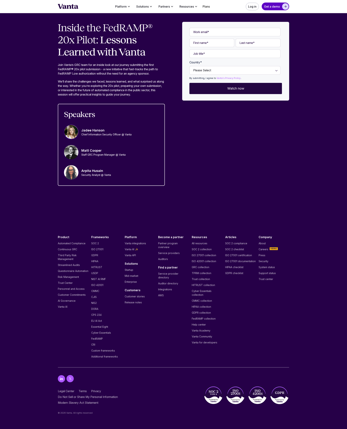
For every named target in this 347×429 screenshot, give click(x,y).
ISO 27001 (97, 249)
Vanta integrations (135, 243)
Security (263, 261)
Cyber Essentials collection (201, 292)
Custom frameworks (103, 350)
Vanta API (130, 255)
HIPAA (94, 261)
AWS (161, 295)
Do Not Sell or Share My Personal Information (88, 397)
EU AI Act (96, 320)
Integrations (165, 289)
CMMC (95, 290)
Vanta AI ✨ (131, 249)
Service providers (169, 253)
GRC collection (200, 267)
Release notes (133, 302)
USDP (94, 273)
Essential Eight (99, 326)
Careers (263, 249)
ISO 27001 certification (238, 255)
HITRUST (96, 267)
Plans (206, 6)
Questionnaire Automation (73, 270)
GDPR (94, 255)
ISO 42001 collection (204, 261)
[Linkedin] (61, 378)
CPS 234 (96, 314)
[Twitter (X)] (70, 378)
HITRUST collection (203, 285)
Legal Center (66, 391)
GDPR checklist (234, 273)
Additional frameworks (104, 356)
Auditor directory (168, 283)
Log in (252, 6)
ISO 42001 (97, 285)
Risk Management (68, 276)
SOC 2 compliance (236, 243)
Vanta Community (202, 336)
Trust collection (201, 279)
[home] (68, 6)
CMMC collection (202, 300)
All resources (199, 243)
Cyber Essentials (101, 332)
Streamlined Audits (69, 264)
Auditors (163, 259)
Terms (83, 391)
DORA (94, 308)
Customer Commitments (72, 294)
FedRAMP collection (204, 318)
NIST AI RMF (98, 279)
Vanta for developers (204, 342)
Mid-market (131, 275)
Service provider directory (168, 275)
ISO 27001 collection (204, 255)
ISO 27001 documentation (240, 261)
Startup (129, 269)
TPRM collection (201, 273)
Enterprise (131, 281)
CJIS (94, 296)
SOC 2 (95, 243)
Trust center (266, 279)
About (262, 243)
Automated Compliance (71, 243)
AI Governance (67, 300)
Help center (199, 324)
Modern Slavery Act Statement (78, 402)
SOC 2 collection (202, 249)
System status (267, 267)
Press (262, 255)
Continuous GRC (67, 249)
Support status (267, 273)
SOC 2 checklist (234, 249)
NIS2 (94, 302)
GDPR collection (201, 312)
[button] (122, 6)
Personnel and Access (71, 288)
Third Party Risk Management (67, 257)
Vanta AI (62, 306)
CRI (93, 344)
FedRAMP (97, 338)
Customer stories (135, 296)
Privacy (96, 391)
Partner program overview (168, 245)
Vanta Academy (201, 330)
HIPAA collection (201, 306)
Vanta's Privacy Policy (229, 78)
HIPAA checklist (234, 267)
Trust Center (65, 282)
